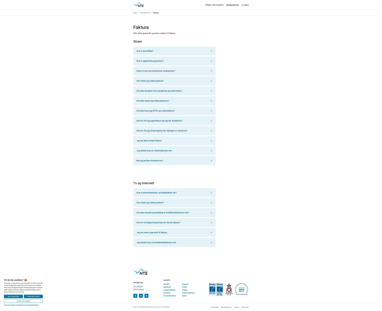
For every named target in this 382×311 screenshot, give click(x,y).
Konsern (185, 284)
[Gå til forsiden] (138, 4)
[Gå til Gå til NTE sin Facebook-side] (135, 296)
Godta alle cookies (33, 296)
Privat (208, 5)
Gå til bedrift (218, 5)
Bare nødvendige (13, 296)
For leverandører (169, 296)
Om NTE (166, 284)
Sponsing (166, 293)
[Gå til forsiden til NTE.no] (140, 274)
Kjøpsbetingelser (226, 307)
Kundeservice (232, 5)
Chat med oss (138, 289)
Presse (184, 290)
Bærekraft (167, 287)
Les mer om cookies (23, 301)
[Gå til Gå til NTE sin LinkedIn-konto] (146, 296)
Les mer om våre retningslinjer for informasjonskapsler (21, 305)
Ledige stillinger (169, 290)
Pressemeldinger (188, 293)
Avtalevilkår (215, 307)
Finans (184, 287)
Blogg (184, 296)
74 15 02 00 (137, 286)
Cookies (236, 307)
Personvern (245, 307)
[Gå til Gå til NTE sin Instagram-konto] (141, 296)
